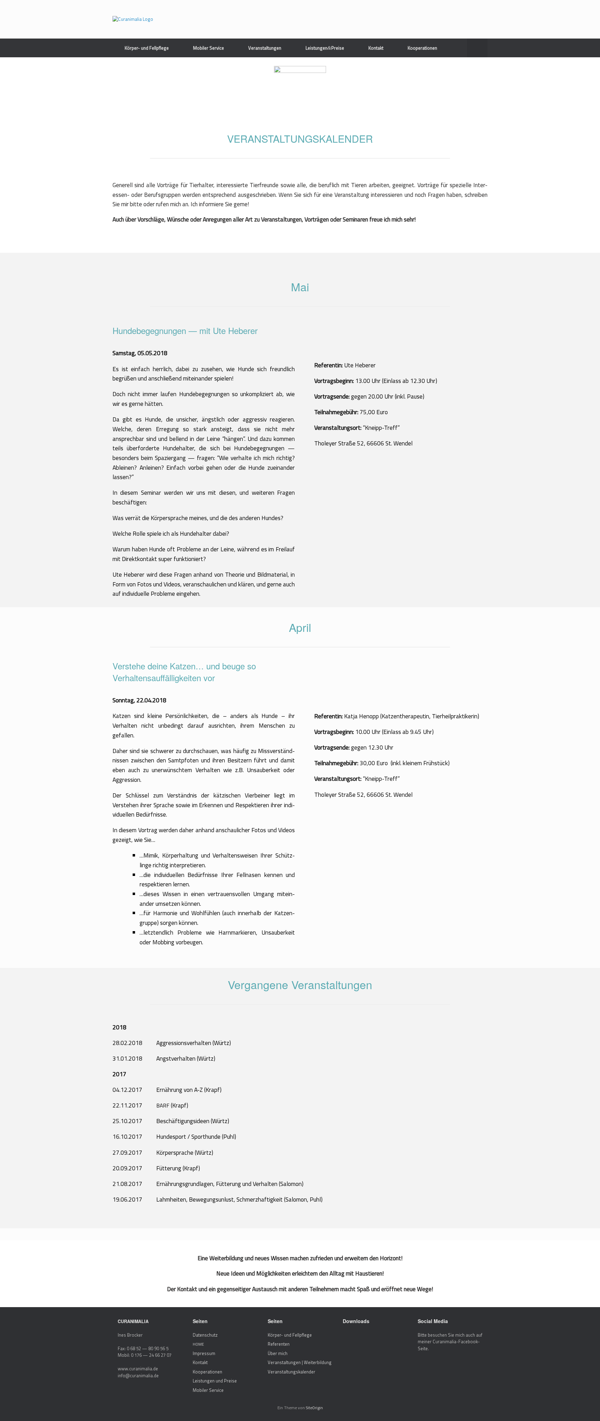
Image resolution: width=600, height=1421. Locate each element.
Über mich (278, 1353)
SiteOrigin (314, 1408)
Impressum (204, 1353)
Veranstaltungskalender (291, 1371)
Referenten (279, 1343)
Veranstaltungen (264, 47)
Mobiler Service (208, 47)
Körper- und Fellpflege (147, 47)
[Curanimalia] (132, 19)
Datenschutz (205, 1334)
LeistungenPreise (325, 47)
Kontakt (375, 47)
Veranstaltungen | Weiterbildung (300, 1362)
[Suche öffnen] (477, 48)
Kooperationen (422, 47)
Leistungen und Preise (215, 1380)
